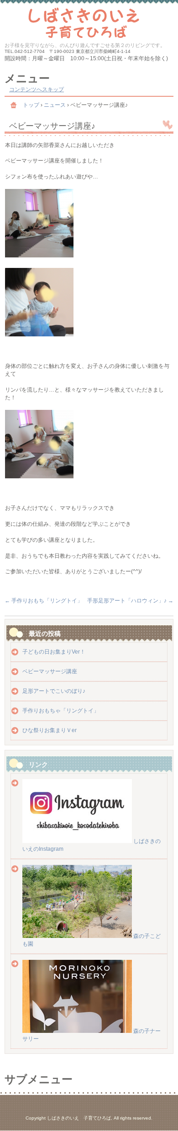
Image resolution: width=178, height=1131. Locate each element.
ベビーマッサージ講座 (49, 671)
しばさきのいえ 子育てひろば (89, 22)
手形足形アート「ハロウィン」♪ (130, 600)
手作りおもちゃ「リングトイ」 (60, 710)
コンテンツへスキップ (36, 89)
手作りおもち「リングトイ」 (44, 600)
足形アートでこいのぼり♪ (53, 691)
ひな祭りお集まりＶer (49, 730)
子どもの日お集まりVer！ (53, 652)
